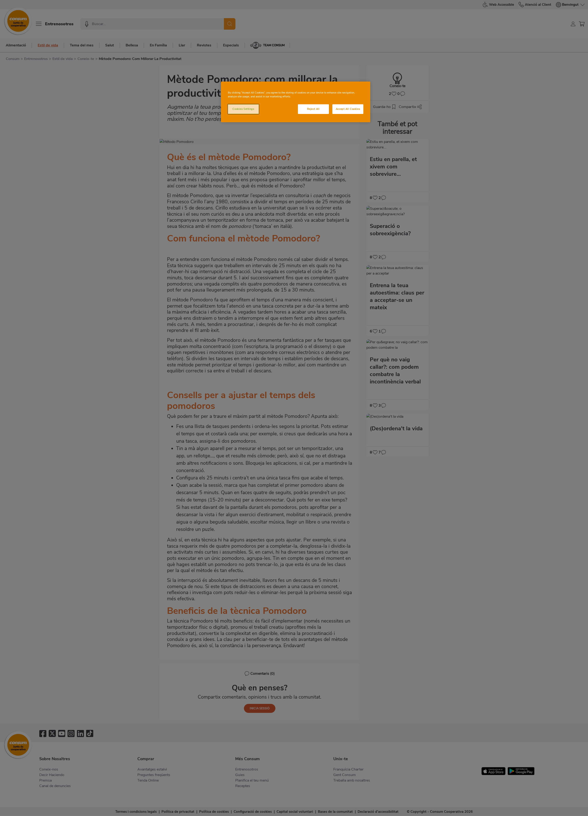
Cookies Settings (243, 109)
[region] (295, 102)
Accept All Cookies (348, 109)
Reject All (313, 109)
